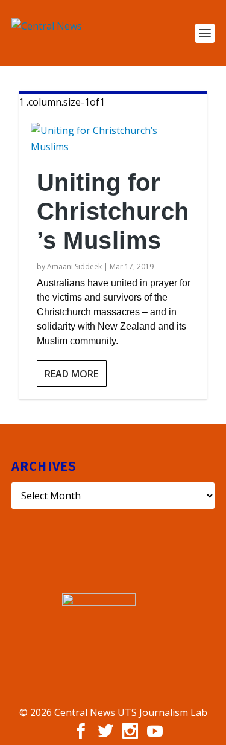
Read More (71, 373)
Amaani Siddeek (74, 266)
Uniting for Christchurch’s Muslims (113, 211)
